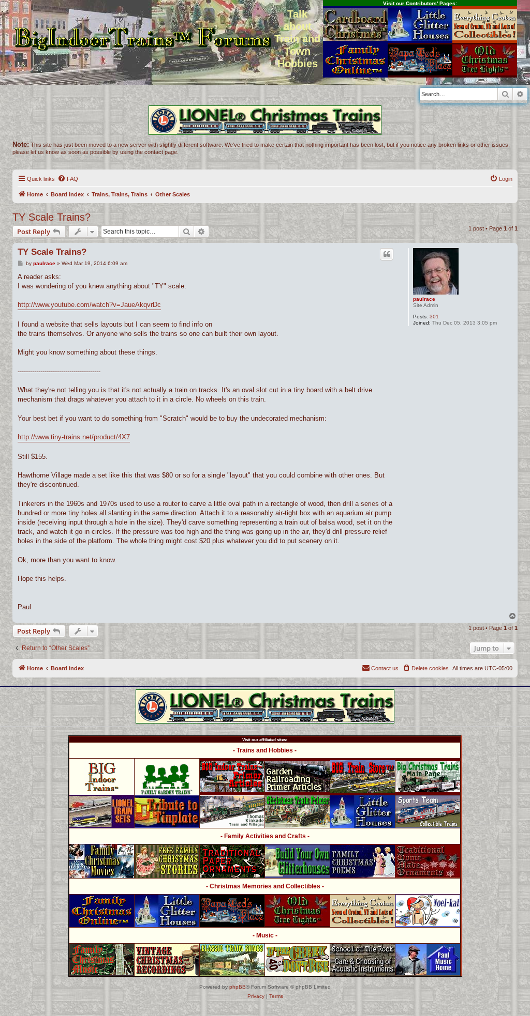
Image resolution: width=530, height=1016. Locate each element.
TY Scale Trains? (51, 217)
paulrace (424, 299)
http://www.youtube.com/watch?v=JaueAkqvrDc (89, 305)
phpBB (237, 987)
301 (434, 316)
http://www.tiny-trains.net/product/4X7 (74, 437)
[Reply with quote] (386, 254)
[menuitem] (67, 179)
